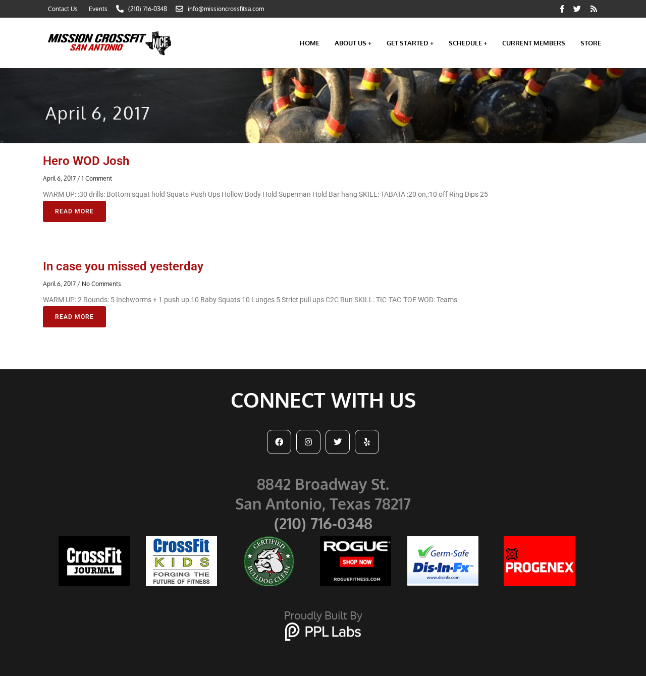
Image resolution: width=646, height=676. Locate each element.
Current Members (533, 43)
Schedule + (468, 43)
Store (590, 43)
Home (309, 43)
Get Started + (410, 43)
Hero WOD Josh (86, 161)
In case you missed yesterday (123, 266)
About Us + (353, 43)
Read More (74, 211)
